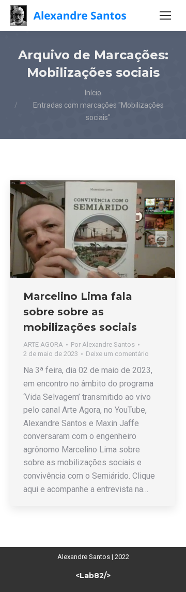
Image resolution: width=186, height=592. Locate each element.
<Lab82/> (93, 575)
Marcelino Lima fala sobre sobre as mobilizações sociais (80, 311)
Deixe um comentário (117, 354)
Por (103, 344)
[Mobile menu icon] (165, 15)
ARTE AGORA (43, 344)
